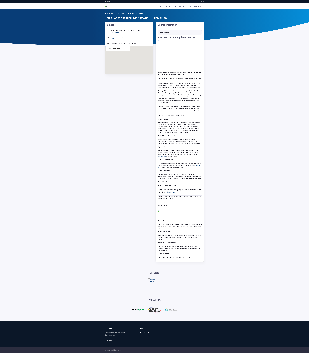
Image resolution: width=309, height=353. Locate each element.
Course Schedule (170, 6)
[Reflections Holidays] (154, 280)
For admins (109, 340)
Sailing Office (162, 156)
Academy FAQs (184, 180)
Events (113, 13)
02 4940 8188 (111, 335)
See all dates (115, 32)
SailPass (181, 6)
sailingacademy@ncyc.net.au (169, 202)
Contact (189, 6)
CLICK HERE (171, 193)
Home (161, 6)
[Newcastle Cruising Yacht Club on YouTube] (109, 1)
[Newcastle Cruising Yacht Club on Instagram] (107, 1)
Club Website (198, 6)
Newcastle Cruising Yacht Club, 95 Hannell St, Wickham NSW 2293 (130, 38)
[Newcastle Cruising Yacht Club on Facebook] (105, 1)
